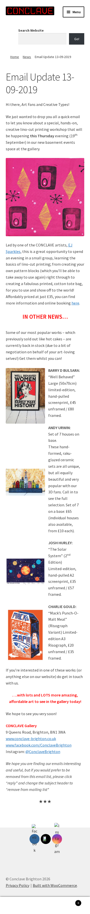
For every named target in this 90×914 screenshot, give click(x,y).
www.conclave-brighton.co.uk (31, 738)
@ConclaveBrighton (43, 751)
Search (45, 905)
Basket (69, 901)
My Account (15, 905)
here (75, 303)
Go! (76, 39)
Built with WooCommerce (55, 885)
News (27, 57)
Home (14, 57)
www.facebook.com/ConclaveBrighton (39, 745)
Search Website (31, 30)
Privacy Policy (17, 885)
